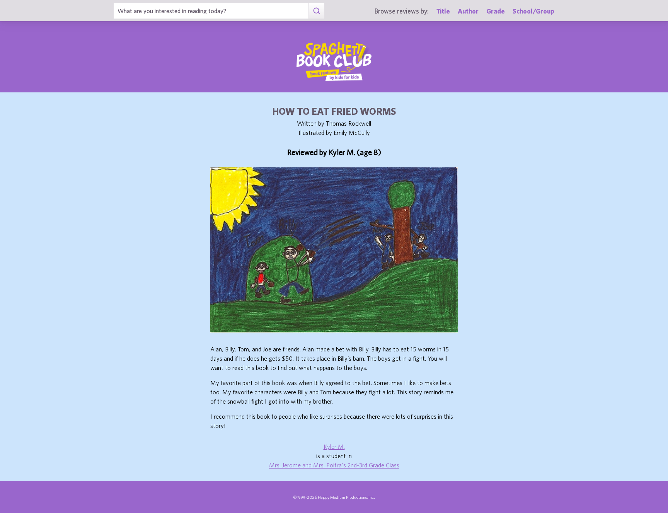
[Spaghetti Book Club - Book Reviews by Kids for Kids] (334, 61)
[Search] (316, 11)
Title (443, 11)
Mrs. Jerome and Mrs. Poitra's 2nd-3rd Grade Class (334, 465)
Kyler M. (334, 446)
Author (468, 11)
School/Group (533, 11)
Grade (495, 11)
